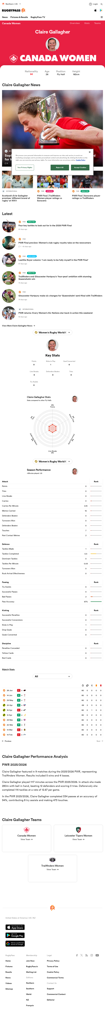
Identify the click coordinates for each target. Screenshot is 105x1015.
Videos (8, 983)
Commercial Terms (55, 977)
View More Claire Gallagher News (17, 325)
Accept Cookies (80, 167)
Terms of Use (52, 966)
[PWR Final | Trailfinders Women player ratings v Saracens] (52, 188)
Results (8, 972)
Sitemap (9, 989)
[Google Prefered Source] (52, 944)
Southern (30, 988)
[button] (102, 17)
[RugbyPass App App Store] (52, 927)
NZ (27, 999)
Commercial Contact (56, 994)
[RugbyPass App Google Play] (52, 936)
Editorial (50, 999)
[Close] (90, 152)
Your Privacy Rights (25, 167)
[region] (52, 162)
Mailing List (31, 972)
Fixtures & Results (19, 17)
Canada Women (11, 23)
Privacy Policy (53, 960)
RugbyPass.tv (32, 966)
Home (8, 960)
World (28, 994)
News (5, 17)
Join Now (30, 960)
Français (30, 1005)
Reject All (60, 167)
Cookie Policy (53, 972)
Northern (30, 983)
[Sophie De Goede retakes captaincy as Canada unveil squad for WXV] (52, 128)
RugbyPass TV (38, 17)
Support (50, 988)
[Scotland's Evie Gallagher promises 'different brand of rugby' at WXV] (17, 188)
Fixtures (8, 966)
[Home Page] (13, 10)
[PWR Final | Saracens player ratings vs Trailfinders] (87, 188)
